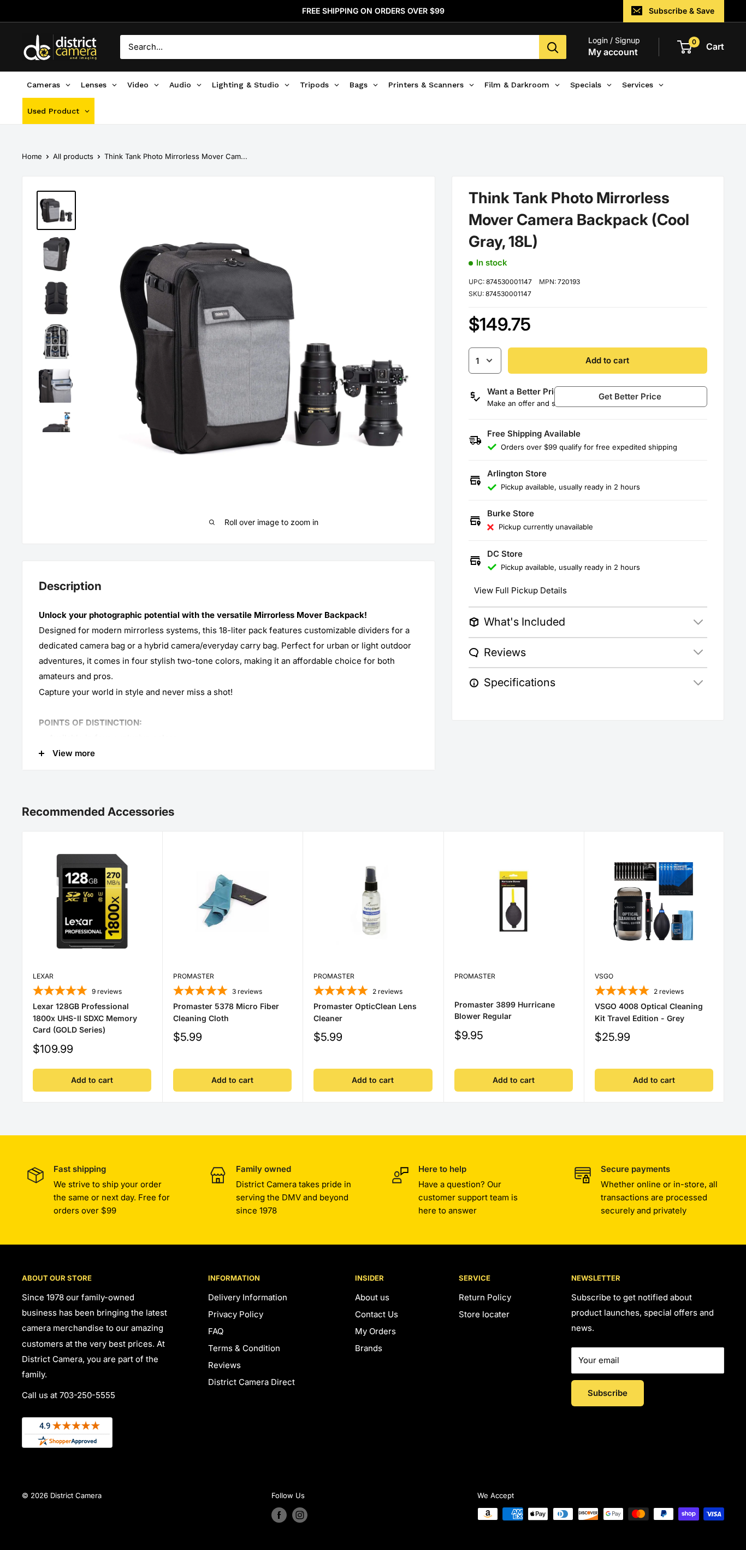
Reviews (224, 1365)
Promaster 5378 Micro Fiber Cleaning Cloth (226, 1012)
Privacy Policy (235, 1314)
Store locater (484, 1314)
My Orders (375, 1331)
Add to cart (607, 360)
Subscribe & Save (681, 10)
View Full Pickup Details (520, 590)
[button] (643, 396)
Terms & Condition (244, 1348)
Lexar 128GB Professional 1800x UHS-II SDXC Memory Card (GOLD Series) (85, 1017)
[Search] (552, 47)
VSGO (604, 977)
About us (372, 1297)
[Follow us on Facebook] (279, 1515)
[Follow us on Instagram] (299, 1515)
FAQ (215, 1331)
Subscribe (607, 1393)
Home (32, 156)
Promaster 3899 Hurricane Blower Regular (504, 1010)
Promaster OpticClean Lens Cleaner (365, 1012)
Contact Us (376, 1314)
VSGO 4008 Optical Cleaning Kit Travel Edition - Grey (649, 1012)
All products (73, 156)
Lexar (43, 977)
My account (613, 51)
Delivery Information (247, 1297)
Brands (368, 1348)
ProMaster (193, 977)
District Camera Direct (251, 1382)
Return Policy (485, 1297)
